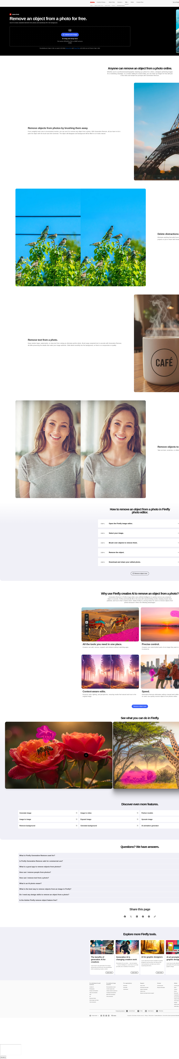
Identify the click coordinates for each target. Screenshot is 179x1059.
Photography (92, 988)
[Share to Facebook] (125, 916)
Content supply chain (110, 988)
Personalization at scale (111, 987)
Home (91, 5)
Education (125, 985)
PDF (90, 994)
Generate (119, 2)
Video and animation (93, 992)
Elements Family (93, 998)
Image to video (86, 813)
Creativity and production (111, 992)
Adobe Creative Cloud (99, 5)
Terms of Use (69, 48)
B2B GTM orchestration (110, 994)
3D (90, 996)
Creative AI (92, 987)
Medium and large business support (146, 993)
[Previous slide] (86, 755)
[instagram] (103, 1015)
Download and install (144, 987)
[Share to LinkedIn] (137, 916)
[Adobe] (92, 2)
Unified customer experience (111, 990)
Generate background (88, 826)
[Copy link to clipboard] (155, 916)
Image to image (25, 819)
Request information (161, 987)
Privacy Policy (77, 48)
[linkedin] (108, 1015)
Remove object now (140, 573)
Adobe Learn (142, 991)
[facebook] (101, 1015)
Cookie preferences (158, 1015)
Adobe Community (143, 989)
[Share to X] (131, 916)
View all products (93, 1002)
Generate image (25, 813)
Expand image (85, 819)
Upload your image (71, 34)
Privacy (146, 1015)
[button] (94, 1016)
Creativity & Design (101, 2)
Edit (126, 2)
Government (125, 989)
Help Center (142, 985)
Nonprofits (125, 987)
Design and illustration (94, 990)
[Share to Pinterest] (143, 916)
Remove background (27, 826)
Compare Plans (139, 2)
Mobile (132, 2)
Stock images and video (94, 1000)
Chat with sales (160, 985)
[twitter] (106, 1015)
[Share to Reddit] (149, 916)
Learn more (109, 972)
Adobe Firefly (112, 2)
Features (113, 5)
